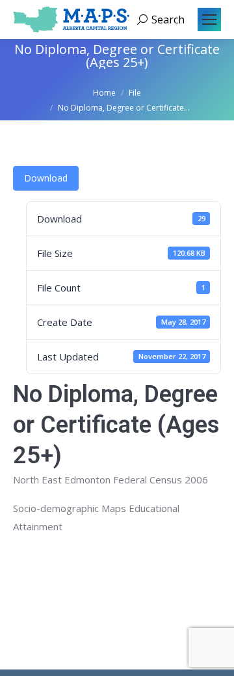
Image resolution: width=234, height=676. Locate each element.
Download (46, 178)
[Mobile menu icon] (209, 19)
